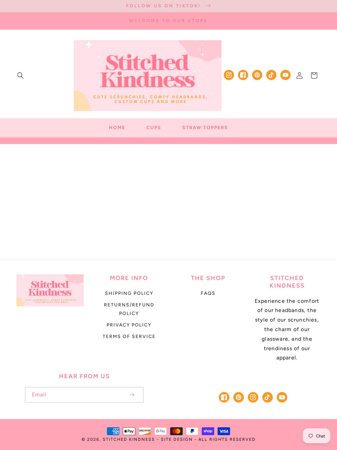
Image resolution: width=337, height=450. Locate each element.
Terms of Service (129, 336)
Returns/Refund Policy (129, 309)
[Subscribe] (131, 395)
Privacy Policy (129, 325)
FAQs (208, 293)
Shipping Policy (129, 293)
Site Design (177, 439)
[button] (20, 75)
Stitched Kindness (129, 439)
